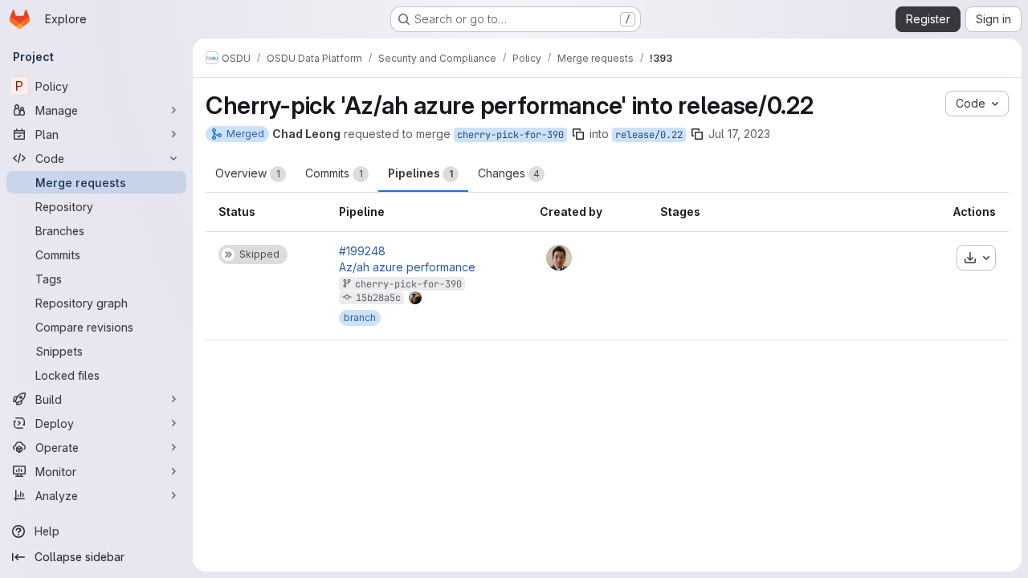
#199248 (362, 251)
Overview (247, 173)
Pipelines (420, 173)
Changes (509, 173)
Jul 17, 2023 (739, 133)
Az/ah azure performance (407, 267)
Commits (334, 173)
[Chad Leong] (559, 258)
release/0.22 (649, 134)
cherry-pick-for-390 (510, 134)
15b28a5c (378, 297)
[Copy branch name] (578, 134)
